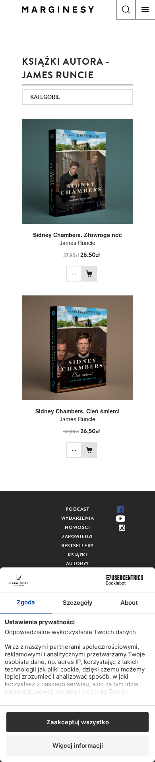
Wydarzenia (77, 518)
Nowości (77, 527)
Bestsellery (77, 545)
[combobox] (77, 97)
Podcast (77, 509)
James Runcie (77, 243)
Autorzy (77, 563)
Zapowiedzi (77, 536)
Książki (77, 554)
